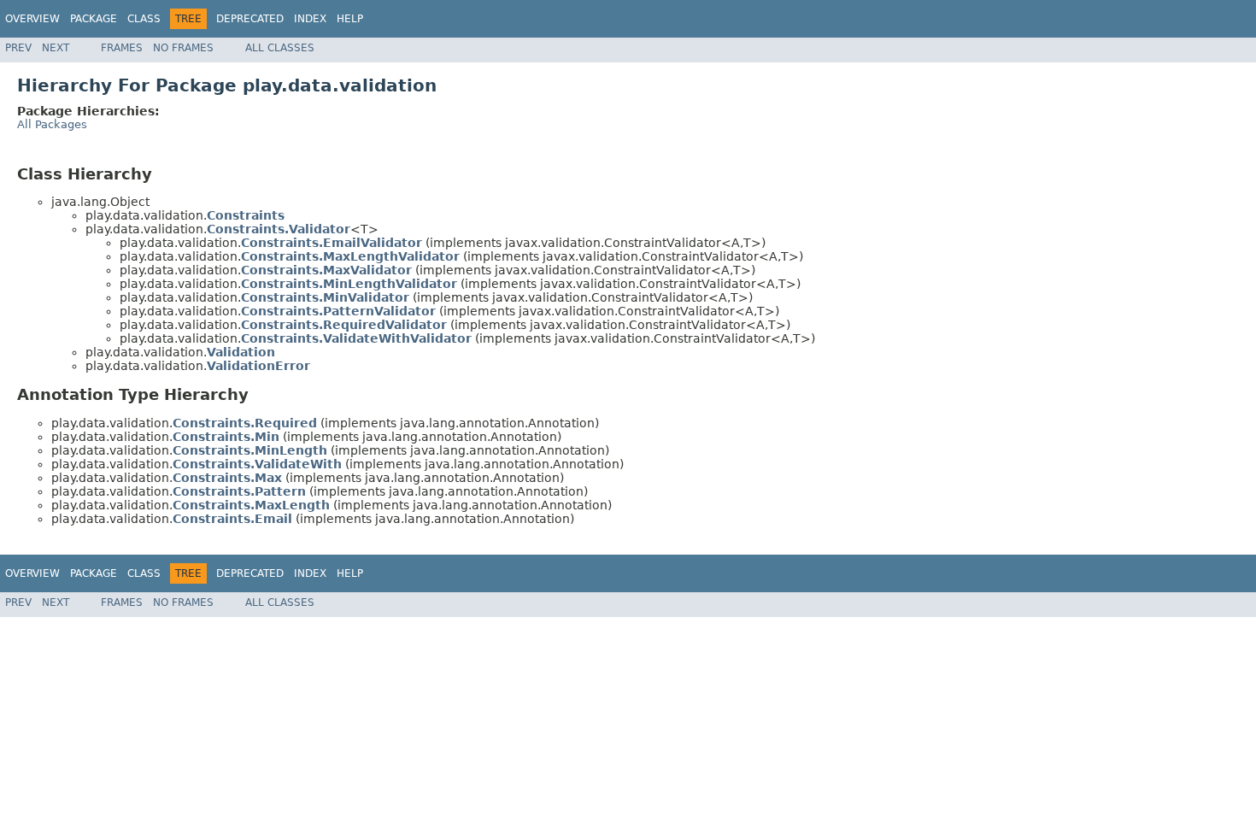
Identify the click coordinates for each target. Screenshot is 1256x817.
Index (310, 19)
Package (93, 19)
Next (55, 48)
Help (350, 19)
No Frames (183, 48)
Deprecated (250, 19)
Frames (122, 48)
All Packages (52, 124)
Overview (32, 19)
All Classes (279, 48)
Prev (18, 48)
